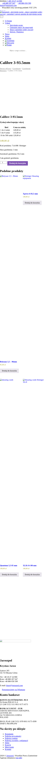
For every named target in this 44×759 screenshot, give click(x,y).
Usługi (7, 23)
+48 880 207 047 (8, 3)
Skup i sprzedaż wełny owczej (21, 30)
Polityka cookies (11, 738)
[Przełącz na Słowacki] (24, 43)
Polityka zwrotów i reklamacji (16, 741)
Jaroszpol (10, 756)
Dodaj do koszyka (17, 163)
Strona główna (5, 69)
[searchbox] (21, 50)
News (7, 34)
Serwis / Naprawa (17, 32)
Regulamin (9, 734)
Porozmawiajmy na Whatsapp (13, 690)
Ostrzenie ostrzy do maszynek (21, 27)
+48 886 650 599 (24, 3)
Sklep (7, 36)
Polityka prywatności (13, 736)
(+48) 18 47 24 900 (14, 1)
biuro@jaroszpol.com (8, 5)
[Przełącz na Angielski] (24, 41)
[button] (31, 50)
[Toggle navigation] (1, 16)
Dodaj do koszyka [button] (9, 371)
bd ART (19, 758)
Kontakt (8, 38)
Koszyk (8, 745)
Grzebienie (16, 69)
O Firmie (8, 21)
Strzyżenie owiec (16, 25)
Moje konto (9, 747)
